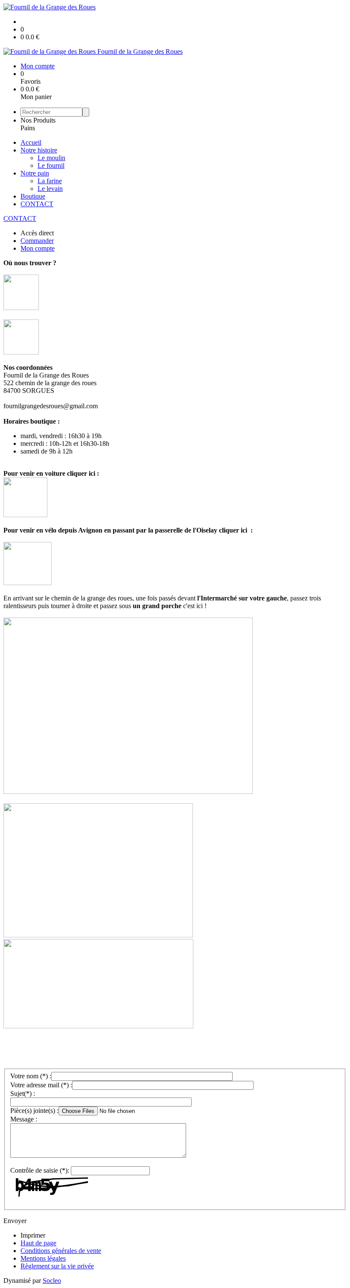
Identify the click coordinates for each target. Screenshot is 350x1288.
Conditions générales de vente (60, 1250)
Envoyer (14, 1220)
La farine (50, 180)
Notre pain (34, 173)
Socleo (52, 1280)
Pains (27, 128)
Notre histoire (38, 150)
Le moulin (51, 157)
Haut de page (38, 1243)
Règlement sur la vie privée (57, 1266)
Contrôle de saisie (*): (39, 1170)
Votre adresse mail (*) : (41, 1085)
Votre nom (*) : (30, 1076)
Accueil (30, 142)
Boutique (32, 196)
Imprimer (32, 1235)
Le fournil (51, 165)
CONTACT (36, 204)
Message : (23, 1119)
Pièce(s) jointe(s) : (34, 1110)
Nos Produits (37, 120)
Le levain (50, 188)
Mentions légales (43, 1258)
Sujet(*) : (22, 1093)
